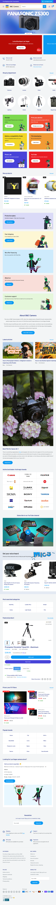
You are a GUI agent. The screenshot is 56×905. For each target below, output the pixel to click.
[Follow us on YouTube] (14, 892)
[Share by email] (50, 679)
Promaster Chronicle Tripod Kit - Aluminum (21, 647)
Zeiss (28, 751)
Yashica (6, 196)
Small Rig (11, 604)
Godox (11, 610)
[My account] (49, 6)
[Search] (44, 6)
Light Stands (28, 610)
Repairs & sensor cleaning (36, 865)
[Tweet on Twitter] (48, 679)
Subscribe (38, 823)
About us (32, 854)
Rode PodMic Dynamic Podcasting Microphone (31, 583)
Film (45, 610)
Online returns (6, 872)
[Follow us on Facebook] (4, 892)
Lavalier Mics (28, 604)
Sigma (28, 746)
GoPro (44, 735)
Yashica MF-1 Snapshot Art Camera (12, 198)
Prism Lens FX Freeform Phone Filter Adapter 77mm (44, 712)
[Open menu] (3, 6)
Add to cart (31, 657)
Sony (45, 746)
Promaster (7, 649)
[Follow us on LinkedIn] (19, 892)
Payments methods (7, 874)
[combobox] (32, 6)
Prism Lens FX (7, 716)
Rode (5, 581)
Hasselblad (11, 740)
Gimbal (44, 604)
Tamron (11, 751)
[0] (52, 6)
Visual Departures (28, 196)
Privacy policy (6, 881)
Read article (8, 462)
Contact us (33, 856)
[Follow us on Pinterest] (11, 892)
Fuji (28, 735)
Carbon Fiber (26, 668)
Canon (11, 735)
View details (50, 618)
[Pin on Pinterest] (45, 679)
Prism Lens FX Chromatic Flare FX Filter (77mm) (44, 695)
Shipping (5, 876)
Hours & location (34, 858)
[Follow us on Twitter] (6, 892)
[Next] (33, 640)
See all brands (44, 751)
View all (52, 73)
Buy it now (27, 661)
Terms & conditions (7, 879)
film (20, 452)
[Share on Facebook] (42, 679)
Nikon (44, 740)
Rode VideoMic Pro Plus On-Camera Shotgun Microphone (12, 583)
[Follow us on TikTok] (17, 892)
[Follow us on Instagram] (9, 892)
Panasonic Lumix (11, 746)
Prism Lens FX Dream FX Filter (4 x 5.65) (13, 718)
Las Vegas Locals (48, 1)
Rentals (32, 860)
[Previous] (22, 640)
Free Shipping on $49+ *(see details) (11, 1)
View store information (21, 677)
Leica (28, 740)
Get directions (9, 781)
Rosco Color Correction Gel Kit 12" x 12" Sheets (32, 199)
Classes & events (34, 862)
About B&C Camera (28, 332)
